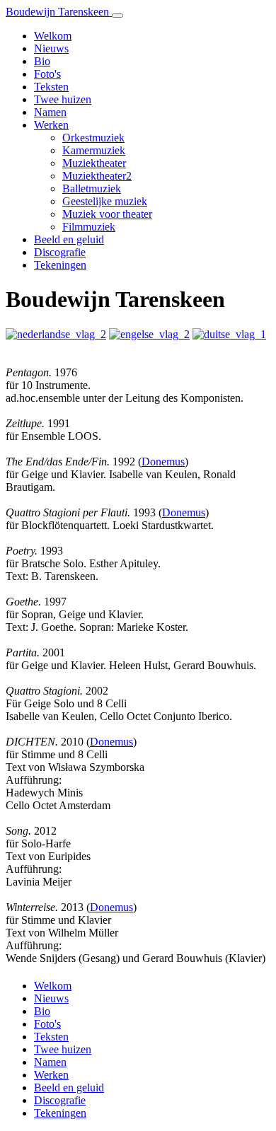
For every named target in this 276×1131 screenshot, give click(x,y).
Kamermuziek (93, 150)
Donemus (163, 462)
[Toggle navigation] (117, 15)
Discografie (60, 252)
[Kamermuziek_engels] (149, 334)
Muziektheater (94, 163)
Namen (50, 112)
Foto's (47, 74)
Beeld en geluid (69, 239)
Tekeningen (60, 265)
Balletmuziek (91, 188)
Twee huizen (62, 99)
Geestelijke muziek (104, 201)
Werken (51, 125)
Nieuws (51, 48)
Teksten (51, 87)
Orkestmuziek (93, 138)
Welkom (52, 36)
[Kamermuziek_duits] (229, 334)
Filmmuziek (88, 227)
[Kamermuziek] (56, 334)
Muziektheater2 (97, 176)
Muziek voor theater (107, 214)
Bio (42, 61)
